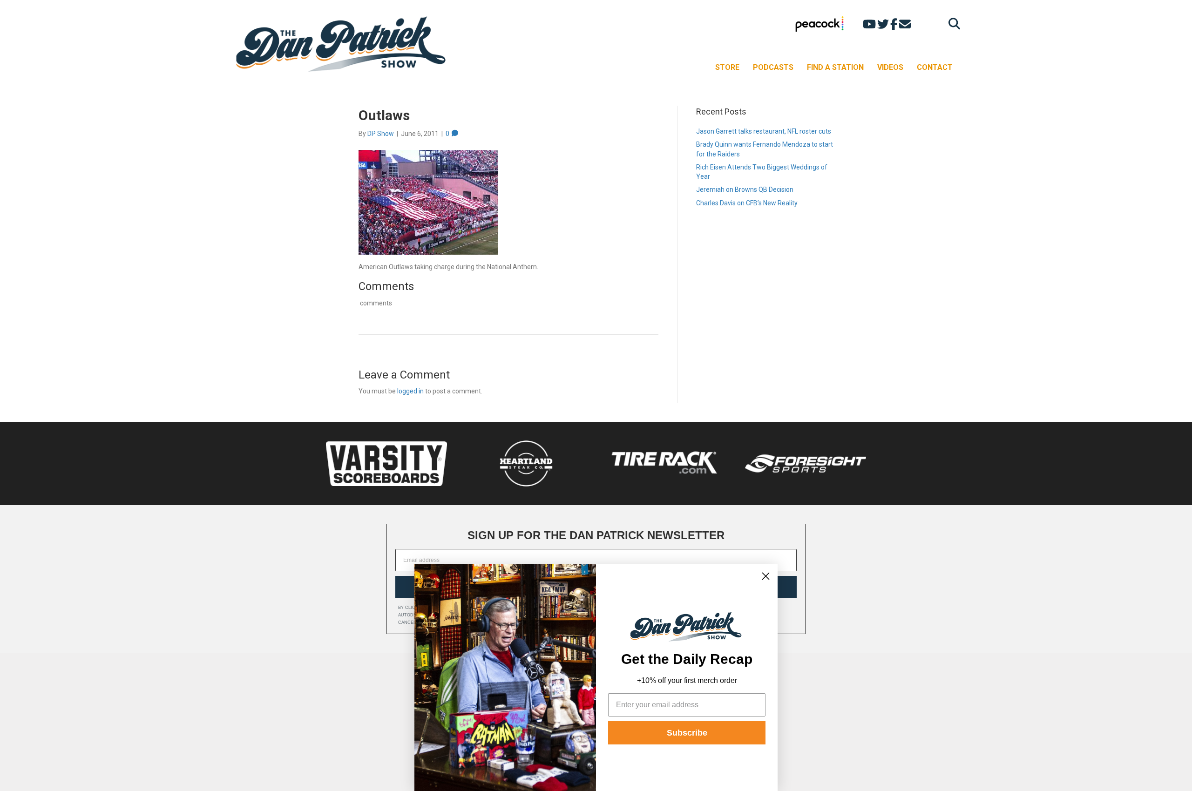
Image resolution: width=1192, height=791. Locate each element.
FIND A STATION (835, 67)
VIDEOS (890, 67)
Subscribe (687, 732)
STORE (727, 67)
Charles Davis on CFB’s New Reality (747, 203)
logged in (410, 391)
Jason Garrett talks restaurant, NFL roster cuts (763, 131)
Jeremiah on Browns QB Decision (744, 189)
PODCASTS (773, 67)
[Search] (952, 23)
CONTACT (935, 67)
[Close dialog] (766, 576)
